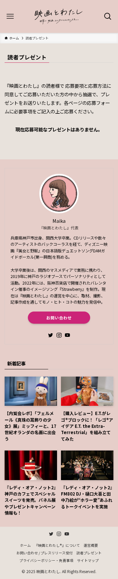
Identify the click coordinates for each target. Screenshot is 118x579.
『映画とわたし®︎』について (57, 545)
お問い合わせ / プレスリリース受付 (44, 552)
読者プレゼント (89, 552)
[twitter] (50, 335)
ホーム (25, 545)
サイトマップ (88, 560)
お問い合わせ (59, 318)
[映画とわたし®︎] (59, 16)
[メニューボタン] (10, 16)
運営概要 (91, 545)
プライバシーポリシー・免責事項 (46, 560)
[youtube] (67, 335)
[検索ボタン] (108, 16)
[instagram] (59, 335)
